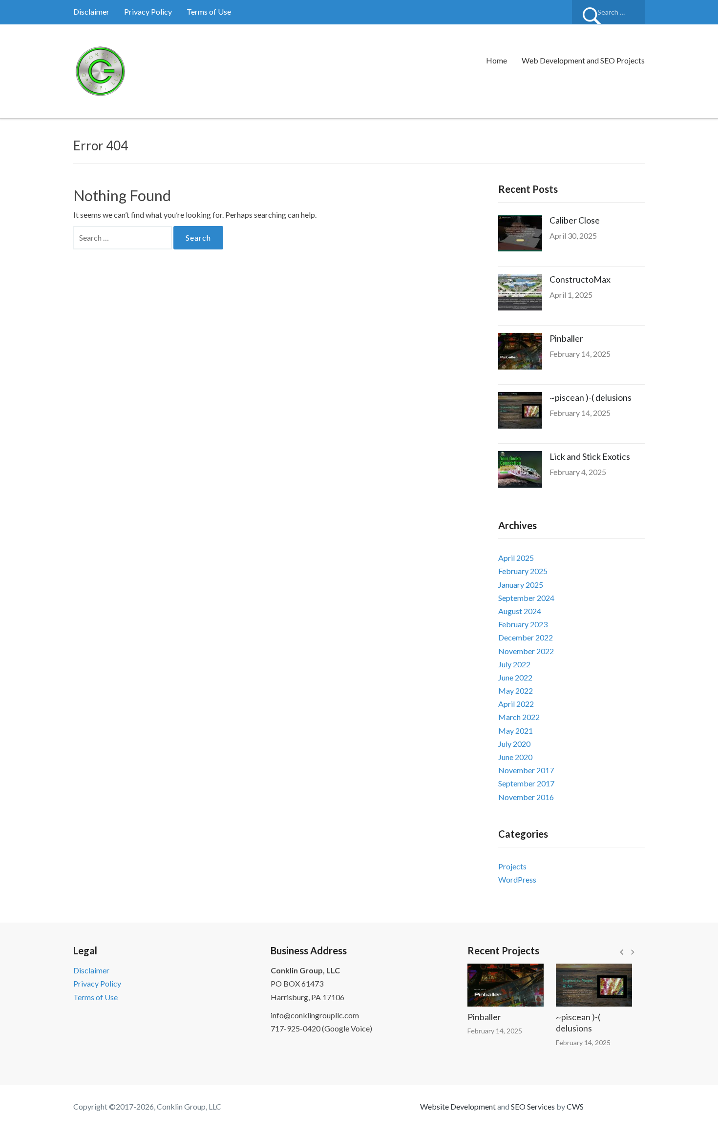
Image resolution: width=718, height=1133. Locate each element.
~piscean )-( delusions (590, 397)
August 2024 (519, 611)
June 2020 (515, 757)
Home (496, 60)
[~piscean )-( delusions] (584, 985)
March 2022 (519, 716)
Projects (512, 866)
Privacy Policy (148, 11)
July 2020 (514, 743)
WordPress (517, 879)
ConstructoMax (580, 279)
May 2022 (515, 690)
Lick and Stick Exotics (589, 456)
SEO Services (533, 1106)
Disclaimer (91, 11)
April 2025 (516, 557)
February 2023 (523, 624)
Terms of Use (209, 11)
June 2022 (515, 677)
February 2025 (523, 571)
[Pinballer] (495, 985)
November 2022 (526, 651)
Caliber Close (574, 220)
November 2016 (526, 797)
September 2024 (526, 597)
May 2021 (515, 730)
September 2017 (526, 783)
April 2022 (516, 703)
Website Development (458, 1106)
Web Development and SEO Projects (583, 60)
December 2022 (525, 637)
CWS (575, 1106)
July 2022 (514, 664)
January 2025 (520, 584)
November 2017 (526, 770)
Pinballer (566, 338)
